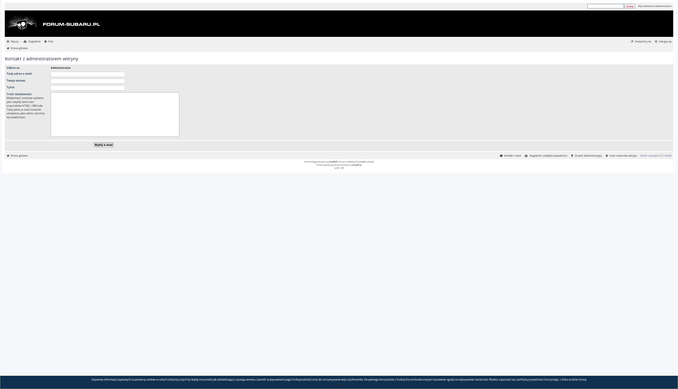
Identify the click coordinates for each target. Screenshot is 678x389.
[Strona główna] (53, 24)
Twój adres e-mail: (19, 74)
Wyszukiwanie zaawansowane (654, 6)
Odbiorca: (13, 68)
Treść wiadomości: (19, 94)
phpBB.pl (357, 164)
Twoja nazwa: (16, 80)
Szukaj (629, 6)
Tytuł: (11, 87)
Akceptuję (339, 385)
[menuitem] (32, 41)
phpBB (332, 161)
